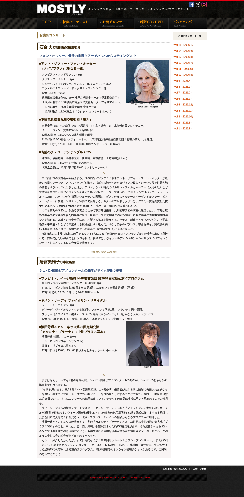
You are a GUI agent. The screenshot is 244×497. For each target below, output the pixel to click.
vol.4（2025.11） (184, 110)
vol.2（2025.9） (183, 122)
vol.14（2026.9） (184, 50)
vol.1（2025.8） (183, 128)
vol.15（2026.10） (185, 44)
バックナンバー (187, 23)
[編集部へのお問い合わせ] (197, 469)
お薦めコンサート (115, 23)
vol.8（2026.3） (183, 86)
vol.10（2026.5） (184, 74)
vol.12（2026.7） (184, 62)
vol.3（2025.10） (184, 116)
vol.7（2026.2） (183, 92)
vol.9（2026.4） (183, 80)
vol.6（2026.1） (183, 98)
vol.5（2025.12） (184, 104)
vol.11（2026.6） (184, 68)
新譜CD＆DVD (151, 23)
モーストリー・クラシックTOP (47, 23)
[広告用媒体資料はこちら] (173, 469)
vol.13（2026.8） (184, 56)
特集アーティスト (77, 23)
